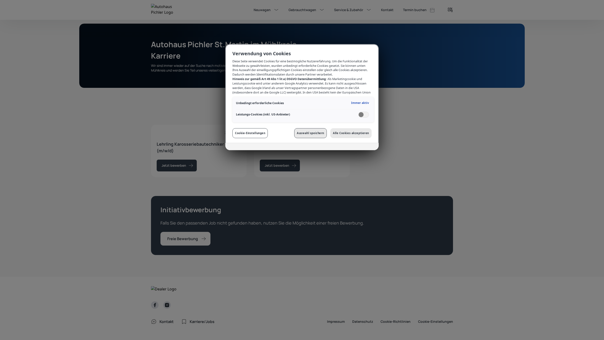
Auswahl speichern (310, 133)
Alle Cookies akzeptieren (351, 133)
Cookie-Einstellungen (250, 133)
